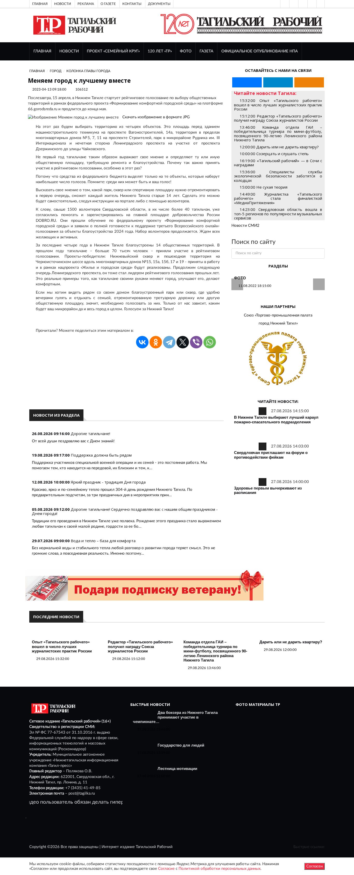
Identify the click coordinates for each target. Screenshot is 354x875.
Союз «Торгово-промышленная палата (278, 315)
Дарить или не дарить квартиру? (290, 642)
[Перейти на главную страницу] (73, 25)
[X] (182, 342)
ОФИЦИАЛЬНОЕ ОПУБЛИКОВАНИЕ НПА (259, 51)
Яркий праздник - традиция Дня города (108, 482)
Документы (159, 3)
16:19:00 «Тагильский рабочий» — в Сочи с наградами (278, 163)
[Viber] (196, 342)
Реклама (85, 3)
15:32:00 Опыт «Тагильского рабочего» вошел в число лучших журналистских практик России (278, 105)
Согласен (314, 866)
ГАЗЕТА (206, 51)
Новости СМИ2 (245, 226)
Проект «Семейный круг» (113, 51)
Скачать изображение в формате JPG (156, 117)
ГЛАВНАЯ (42, 51)
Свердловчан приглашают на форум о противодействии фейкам (271, 454)
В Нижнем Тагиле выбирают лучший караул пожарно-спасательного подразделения (276, 419)
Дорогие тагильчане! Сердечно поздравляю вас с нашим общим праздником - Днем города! (125, 511)
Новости (62, 3)
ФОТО (186, 51)
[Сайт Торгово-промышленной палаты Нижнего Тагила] (278, 359)
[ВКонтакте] (302, 4)
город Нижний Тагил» (278, 323)
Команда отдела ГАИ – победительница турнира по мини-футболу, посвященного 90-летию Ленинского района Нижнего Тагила (215, 651)
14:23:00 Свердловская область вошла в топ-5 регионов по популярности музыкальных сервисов (278, 214)
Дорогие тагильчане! (90, 433)
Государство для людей (181, 745)
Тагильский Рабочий (154, 847)
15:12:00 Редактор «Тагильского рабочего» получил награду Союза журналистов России (278, 118)
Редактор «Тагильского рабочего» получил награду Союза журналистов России (140, 646)
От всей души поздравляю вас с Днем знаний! (73, 441)
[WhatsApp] (209, 342)
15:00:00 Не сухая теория (263, 187)
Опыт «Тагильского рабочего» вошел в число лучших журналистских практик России (62, 646)
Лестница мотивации (177, 768)
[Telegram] (311, 4)
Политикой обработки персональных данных (219, 869)
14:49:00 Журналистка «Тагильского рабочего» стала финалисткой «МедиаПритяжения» (278, 198)
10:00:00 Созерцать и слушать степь (274, 153)
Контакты (131, 3)
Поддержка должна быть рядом (101, 455)
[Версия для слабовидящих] (284, 4)
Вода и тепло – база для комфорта (103, 540)
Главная (40, 3)
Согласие (166, 869)
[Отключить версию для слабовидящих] (293, 4)
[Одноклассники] (320, 4)
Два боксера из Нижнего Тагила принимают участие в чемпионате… (175, 717)
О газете (108, 3)
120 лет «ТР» (160, 51)
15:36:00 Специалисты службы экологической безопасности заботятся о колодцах (278, 176)
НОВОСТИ (69, 51)
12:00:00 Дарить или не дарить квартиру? (279, 146)
